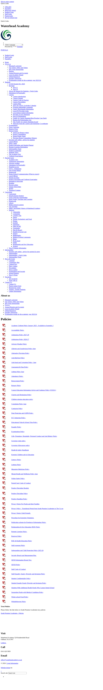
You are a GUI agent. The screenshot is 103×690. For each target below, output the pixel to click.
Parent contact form (15, 286)
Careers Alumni (18, 98)
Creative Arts (17, 215)
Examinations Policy (17, 431)
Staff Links (8, 14)
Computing (16, 214)
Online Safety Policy (18, 478)
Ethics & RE (17, 226)
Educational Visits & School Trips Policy (24, 422)
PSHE (15, 242)
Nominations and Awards (17, 271)
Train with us (13, 280)
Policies (11, 71)
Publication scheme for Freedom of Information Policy (28, 522)
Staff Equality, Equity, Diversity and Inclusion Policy (28, 574)
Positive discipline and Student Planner (21, 145)
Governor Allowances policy (20, 445)
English (15, 223)
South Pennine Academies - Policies (12, 613)
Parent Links (9, 16)
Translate (20, 46)
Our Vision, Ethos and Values (18, 68)
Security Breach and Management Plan (24, 555)
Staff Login (8, 57)
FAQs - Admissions (15, 169)
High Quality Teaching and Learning (20, 199)
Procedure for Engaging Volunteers (22, 518)
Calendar (12, 261)
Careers (11, 95)
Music (15, 239)
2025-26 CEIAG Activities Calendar (24, 105)
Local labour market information (23, 113)
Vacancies (8, 277)
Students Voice (13, 152)
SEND (11, 188)
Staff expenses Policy (18, 545)
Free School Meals (15, 170)
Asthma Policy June (17, 372)
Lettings (3, 643)
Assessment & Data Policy (19, 367)
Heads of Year (13, 129)
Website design (5, 668)
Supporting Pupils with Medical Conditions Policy (27, 592)
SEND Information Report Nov (21, 560)
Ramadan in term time (16, 181)
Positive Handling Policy (19, 499)
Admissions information (16, 161)
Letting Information (15, 291)
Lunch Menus (13, 141)
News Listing (13, 270)
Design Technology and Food (22, 219)
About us (8, 64)
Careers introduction (19, 96)
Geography (16, 228)
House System (13, 131)
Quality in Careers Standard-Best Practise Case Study (30, 118)
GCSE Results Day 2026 (17, 84)
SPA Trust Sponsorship (16, 69)
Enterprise (16, 224)
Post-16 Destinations (19, 116)
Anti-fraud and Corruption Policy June (23, 362)
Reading (11, 183)
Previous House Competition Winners (25, 138)
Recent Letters (13, 185)
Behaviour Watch (10, 10)
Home (7, 62)
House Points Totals (19, 136)
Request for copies (15, 288)
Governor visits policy (18, 441)
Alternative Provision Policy (20, 353)
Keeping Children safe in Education (22, 455)
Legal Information (12, 663)
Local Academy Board (16, 75)
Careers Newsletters (19, 102)
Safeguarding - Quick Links (18, 255)
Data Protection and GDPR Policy (22, 413)
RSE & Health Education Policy (21, 541)
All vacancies (13, 279)
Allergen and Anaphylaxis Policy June (23, 349)
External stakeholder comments (23, 107)
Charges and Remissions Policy (21, 395)
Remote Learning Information (18, 147)
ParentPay (8, 9)
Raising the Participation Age (22, 120)
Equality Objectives (15, 78)
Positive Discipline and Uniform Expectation (23, 179)
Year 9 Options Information (17, 248)
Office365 (8, 7)
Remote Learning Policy (19, 531)
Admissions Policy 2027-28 (20, 335)
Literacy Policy (16, 460)
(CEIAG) (33, 390)
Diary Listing (13, 266)
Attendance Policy (17, 376)
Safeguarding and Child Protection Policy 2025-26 (27, 550)
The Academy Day (15, 154)
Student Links (9, 12)
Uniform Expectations (16, 156)
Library (11, 203)
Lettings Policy (16, 465)
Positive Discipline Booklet (20, 488)
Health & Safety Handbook (20, 450)
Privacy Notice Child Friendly (21, 513)
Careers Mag (17, 104)
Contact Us (8, 282)
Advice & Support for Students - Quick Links (23, 91)
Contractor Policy (17, 408)
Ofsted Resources (14, 77)
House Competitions (19, 134)
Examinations (13, 125)
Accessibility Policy (17, 330)
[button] (9, 21)
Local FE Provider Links (21, 111)
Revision (11, 86)
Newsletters (12, 268)
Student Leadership (15, 151)
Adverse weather (14, 163)
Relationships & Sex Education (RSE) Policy (25, 527)
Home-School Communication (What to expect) (24, 174)
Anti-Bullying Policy (18, 358)
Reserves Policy (16, 536)
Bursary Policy (16, 385)
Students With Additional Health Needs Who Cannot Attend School (32, 588)
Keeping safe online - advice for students (22, 140)
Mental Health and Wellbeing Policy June (24, 474)
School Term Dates (15, 187)
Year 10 (15, 89)
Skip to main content (7, 2)
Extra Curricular (14, 127)
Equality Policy (16, 427)
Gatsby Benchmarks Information (23, 109)
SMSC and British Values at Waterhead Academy (24, 208)
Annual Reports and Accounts (18, 73)
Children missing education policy (22, 399)
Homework (12, 172)
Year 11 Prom (13, 275)
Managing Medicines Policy (20, 469)
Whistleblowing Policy (18, 601)
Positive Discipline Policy (19, 493)
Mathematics (17, 235)
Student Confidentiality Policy (20, 578)
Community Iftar (14, 262)
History (15, 233)
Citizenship (16, 212)
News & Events (10, 259)
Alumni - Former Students (17, 289)
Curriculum (8, 192)
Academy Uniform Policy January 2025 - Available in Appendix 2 (32, 325)
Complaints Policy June (18, 404)
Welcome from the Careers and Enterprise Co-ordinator (30, 123)
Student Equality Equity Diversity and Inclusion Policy (28, 583)
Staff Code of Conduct (18, 569)
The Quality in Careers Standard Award (25, 122)
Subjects (11, 210)
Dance (15, 217)
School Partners (14, 273)
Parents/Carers (9, 158)
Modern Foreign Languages (22, 237)
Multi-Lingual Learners (16, 205)
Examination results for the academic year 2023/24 (25, 80)
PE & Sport (16, 241)
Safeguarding (9, 250)
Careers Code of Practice (21, 100)
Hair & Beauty (17, 230)
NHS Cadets (13, 143)
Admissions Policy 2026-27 (20, 339)
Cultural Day (13, 264)
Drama (15, 221)
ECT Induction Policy (18, 418)
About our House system (21, 132)
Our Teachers (13, 206)
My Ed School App (11, 18)
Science (15, 246)
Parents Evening (14, 178)
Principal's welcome (15, 66)
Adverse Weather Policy (19, 344)
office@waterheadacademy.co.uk (11, 660)
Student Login (9, 55)
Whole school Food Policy (19, 597)
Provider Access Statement (21, 114)
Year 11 (15, 87)
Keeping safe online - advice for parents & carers (24, 252)
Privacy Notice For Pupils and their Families (25, 504)
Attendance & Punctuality (17, 93)
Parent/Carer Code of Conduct (21, 483)
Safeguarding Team (15, 149)
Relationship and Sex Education (23, 244)
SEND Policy (15, 565)
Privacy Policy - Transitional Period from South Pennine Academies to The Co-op (37, 508)
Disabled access (14, 167)
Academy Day (13, 160)
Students (7, 82)
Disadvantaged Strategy (16, 196)
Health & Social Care (19, 232)
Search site (4, 673)
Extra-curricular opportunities (18, 197)
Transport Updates (15, 190)
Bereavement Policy (17, 381)
